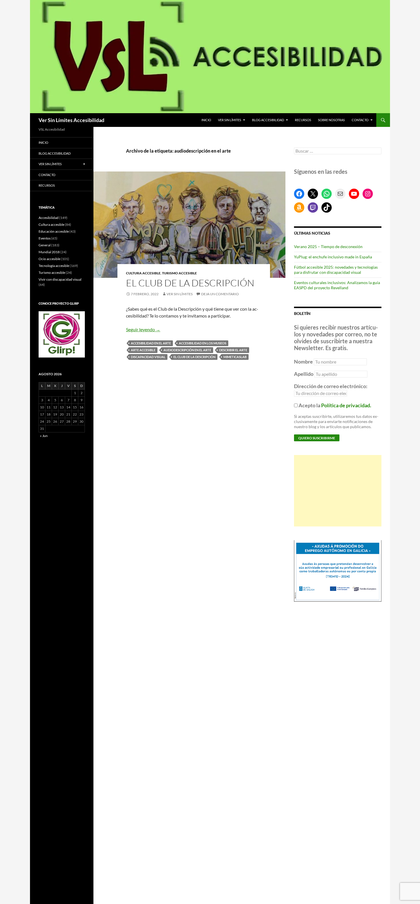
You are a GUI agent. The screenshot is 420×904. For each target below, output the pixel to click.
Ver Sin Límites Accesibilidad (71, 120)
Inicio (206, 120)
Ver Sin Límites (229, 120)
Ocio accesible (49, 259)
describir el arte (233, 350)
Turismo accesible (179, 273)
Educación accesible (54, 231)
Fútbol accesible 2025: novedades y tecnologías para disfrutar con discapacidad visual (336, 270)
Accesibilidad (49, 217)
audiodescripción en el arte (187, 350)
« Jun (44, 436)
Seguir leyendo (143, 329)
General (45, 245)
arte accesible (143, 350)
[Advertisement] (337, 490)
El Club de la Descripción (190, 283)
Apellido (303, 374)
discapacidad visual (148, 357)
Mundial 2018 (49, 252)
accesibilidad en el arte (151, 343)
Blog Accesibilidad (268, 120)
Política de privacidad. (346, 405)
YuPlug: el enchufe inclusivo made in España (333, 256)
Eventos (45, 238)
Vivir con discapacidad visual (60, 279)
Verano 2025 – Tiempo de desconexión (328, 246)
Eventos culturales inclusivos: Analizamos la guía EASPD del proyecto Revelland (337, 285)
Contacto (360, 120)
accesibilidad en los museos (202, 343)
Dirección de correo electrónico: (330, 386)
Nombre (303, 361)
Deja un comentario (220, 294)
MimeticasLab (235, 357)
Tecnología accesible (54, 266)
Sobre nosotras (331, 120)
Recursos (303, 120)
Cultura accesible (143, 273)
